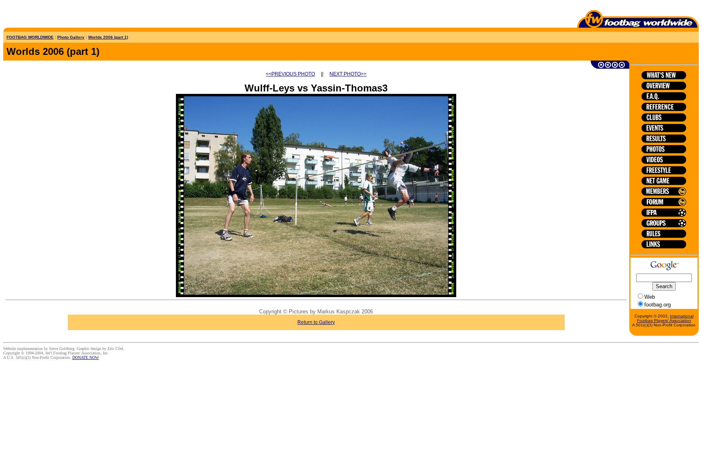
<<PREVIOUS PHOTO (290, 74)
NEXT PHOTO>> (347, 74)
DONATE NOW (85, 357)
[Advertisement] (50, 15)
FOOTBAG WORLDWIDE (30, 37)
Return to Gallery (316, 322)
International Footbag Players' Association (665, 318)
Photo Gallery (70, 37)
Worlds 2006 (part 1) (108, 37)
